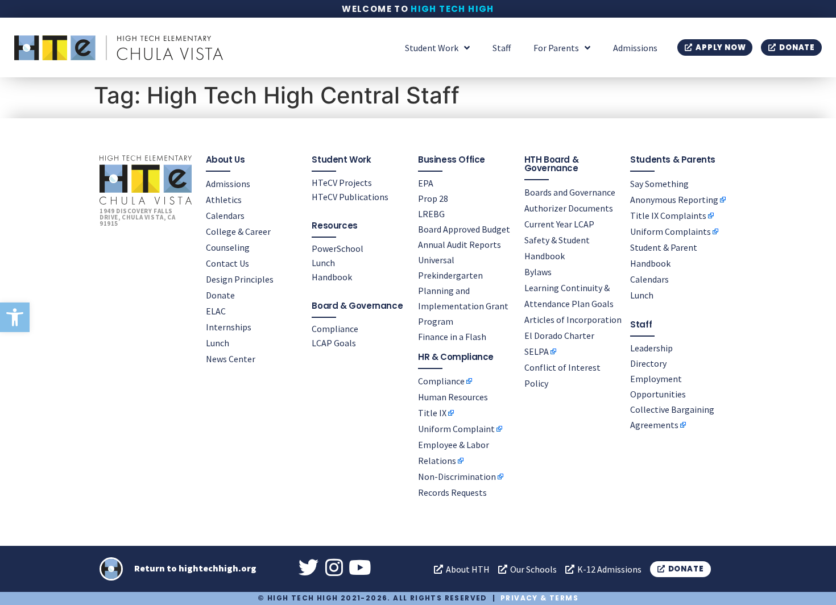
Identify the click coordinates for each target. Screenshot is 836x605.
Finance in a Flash (452, 336)
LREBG (431, 213)
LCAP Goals (334, 343)
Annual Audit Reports (459, 244)
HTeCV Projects (342, 182)
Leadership (651, 348)
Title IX (432, 412)
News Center (230, 358)
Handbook (332, 277)
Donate (220, 295)
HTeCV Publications (350, 196)
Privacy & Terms (539, 598)
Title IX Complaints (668, 215)
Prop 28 (433, 198)
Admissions (635, 47)
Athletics (224, 199)
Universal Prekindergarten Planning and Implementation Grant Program (463, 290)
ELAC (216, 311)
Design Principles (240, 279)
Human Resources (453, 397)
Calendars (225, 215)
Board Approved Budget (464, 229)
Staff (502, 47)
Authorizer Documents (568, 208)
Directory (648, 363)
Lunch (217, 343)
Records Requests (452, 492)
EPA (425, 183)
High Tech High (452, 9)
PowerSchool (337, 248)
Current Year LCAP (559, 224)
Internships (228, 327)
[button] (15, 317)
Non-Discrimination (457, 476)
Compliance (335, 328)
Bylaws (538, 271)
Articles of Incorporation (573, 319)
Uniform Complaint (456, 428)
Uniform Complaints (670, 231)
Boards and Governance (569, 192)
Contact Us (227, 263)
